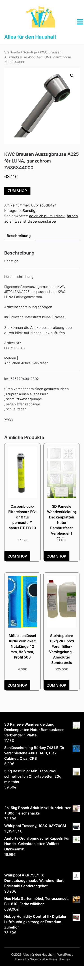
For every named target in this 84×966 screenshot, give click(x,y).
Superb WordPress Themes (50, 959)
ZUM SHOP (17, 191)
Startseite (12, 52)
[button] (72, 76)
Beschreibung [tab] (19, 235)
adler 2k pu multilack (47, 216)
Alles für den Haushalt (30, 37)
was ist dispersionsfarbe (35, 221)
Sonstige (30, 52)
